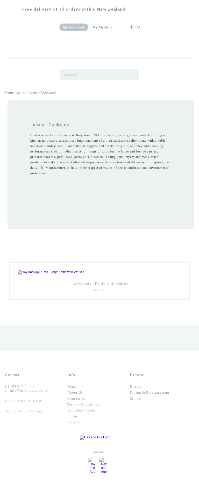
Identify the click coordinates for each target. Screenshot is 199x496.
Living (20, 92)
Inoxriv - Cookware (42, 92)
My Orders (102, 27)
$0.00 (135, 27)
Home (9, 92)
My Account (74, 27)
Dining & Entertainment (149, 392)
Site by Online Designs (24, 411)
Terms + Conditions (83, 404)
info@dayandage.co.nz (28, 390)
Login (72, 416)
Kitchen (136, 386)
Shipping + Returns (83, 410)
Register (74, 422)
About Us (75, 392)
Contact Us (76, 398)
